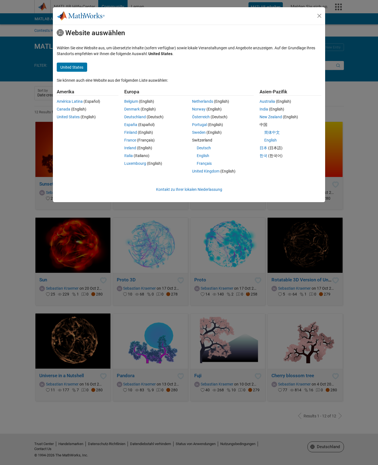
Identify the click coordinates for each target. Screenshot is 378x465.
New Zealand (271, 117)
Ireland (130, 148)
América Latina (70, 101)
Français (204, 163)
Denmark (132, 109)
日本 (263, 148)
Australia (267, 101)
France (130, 140)
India (264, 109)
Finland (130, 132)
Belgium (131, 101)
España (130, 124)
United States (68, 117)
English (203, 155)
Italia (128, 155)
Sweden (199, 132)
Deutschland (135, 117)
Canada (63, 109)
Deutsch (204, 148)
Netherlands (202, 101)
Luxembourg (135, 163)
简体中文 (272, 132)
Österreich (201, 117)
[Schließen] (319, 16)
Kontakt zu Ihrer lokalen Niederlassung (189, 189)
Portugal (199, 124)
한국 (263, 155)
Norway (199, 109)
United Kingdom (205, 171)
